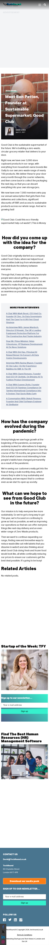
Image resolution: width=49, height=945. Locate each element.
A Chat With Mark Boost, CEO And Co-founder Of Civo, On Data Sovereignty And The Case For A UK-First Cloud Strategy (24, 318)
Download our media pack (24, 881)
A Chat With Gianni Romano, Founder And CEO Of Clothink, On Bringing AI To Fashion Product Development (24, 377)
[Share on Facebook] (3, 927)
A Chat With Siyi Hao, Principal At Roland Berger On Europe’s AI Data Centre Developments (22, 355)
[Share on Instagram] (3, 942)
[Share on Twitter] (3, 932)
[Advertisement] (24, 40)
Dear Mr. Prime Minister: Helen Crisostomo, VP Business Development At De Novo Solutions (24, 344)
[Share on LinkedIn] (3, 937)
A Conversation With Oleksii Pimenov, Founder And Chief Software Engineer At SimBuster (23, 402)
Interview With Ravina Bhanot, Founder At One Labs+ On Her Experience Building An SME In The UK (24, 366)
